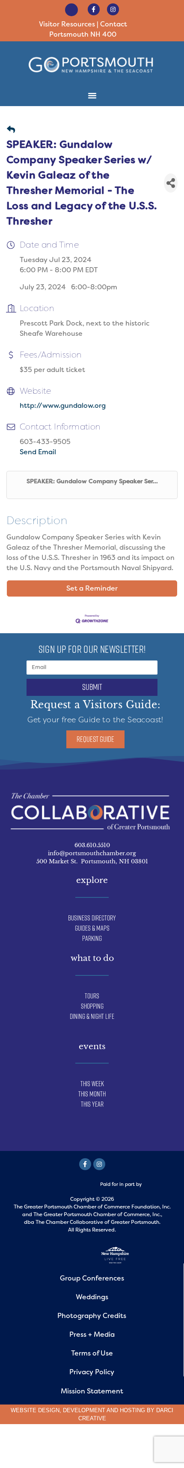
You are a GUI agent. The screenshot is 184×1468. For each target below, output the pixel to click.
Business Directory (92, 918)
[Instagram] (113, 9)
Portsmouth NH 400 (82, 34)
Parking (92, 938)
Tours (92, 996)
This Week (92, 1083)
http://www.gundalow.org (63, 405)
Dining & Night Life (92, 1016)
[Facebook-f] (94, 9)
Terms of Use (92, 1353)
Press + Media (92, 1334)
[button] (172, 25)
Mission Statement (92, 1391)
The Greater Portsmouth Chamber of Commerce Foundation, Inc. (92, 1206)
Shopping (92, 1006)
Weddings (92, 1296)
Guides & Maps (92, 928)
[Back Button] (11, 130)
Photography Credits (91, 1315)
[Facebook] (85, 1164)
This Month (92, 1094)
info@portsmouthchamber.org (92, 853)
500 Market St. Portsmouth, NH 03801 (92, 861)
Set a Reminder (92, 588)
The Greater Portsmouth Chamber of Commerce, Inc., (97, 1214)
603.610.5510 (92, 845)
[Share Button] (171, 183)
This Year (92, 1104)
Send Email (38, 451)
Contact (113, 24)
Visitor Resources (67, 24)
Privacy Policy (91, 1371)
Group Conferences (92, 1278)
